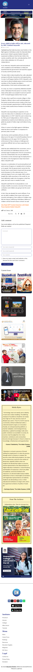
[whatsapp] (24, 214)
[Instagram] (18, 601)
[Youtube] (15, 601)
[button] (28, 4)
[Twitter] (16, 214)
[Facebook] (18, 214)
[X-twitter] (12, 601)
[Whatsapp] (24, 601)
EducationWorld (11, 667)
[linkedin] (21, 214)
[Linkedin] (21, 601)
